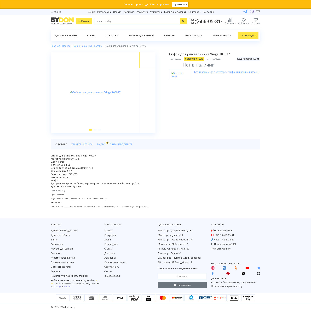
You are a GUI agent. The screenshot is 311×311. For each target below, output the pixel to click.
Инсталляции (193, 35)
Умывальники (221, 35)
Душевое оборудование (64, 230)
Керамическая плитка (63, 257)
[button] (90, 130)
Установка (156, 11)
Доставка (129, 11)
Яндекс (68, 286)
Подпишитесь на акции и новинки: (178, 268)
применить (180, 4)
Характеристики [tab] (81, 144)
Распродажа (104, 11)
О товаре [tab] (61, 144)
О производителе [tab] (121, 144)
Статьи (108, 271)
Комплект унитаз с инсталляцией (69, 275)
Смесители (112, 35)
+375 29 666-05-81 (223, 230)
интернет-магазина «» (77, 280)
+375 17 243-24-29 (224, 239)
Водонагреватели (61, 266)
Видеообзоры (112, 275)
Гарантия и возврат (175, 11)
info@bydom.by (222, 248)
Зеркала (55, 271)
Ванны (91, 35)
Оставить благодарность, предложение (233, 282)
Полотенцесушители (62, 262)
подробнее (162, 4)
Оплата (117, 11)
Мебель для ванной (141, 35)
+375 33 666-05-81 (224, 235)
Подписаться (183, 285)
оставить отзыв (194, 58)
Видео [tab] (102, 143)
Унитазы (169, 35)
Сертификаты (111, 266)
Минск (57, 11)
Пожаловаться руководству (226, 286)
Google (58, 286)
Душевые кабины (66, 35)
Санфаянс (56, 253)
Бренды (108, 230)
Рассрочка (142, 11)
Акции (91, 11)
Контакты (208, 11)
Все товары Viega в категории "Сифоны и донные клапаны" (226, 71)
